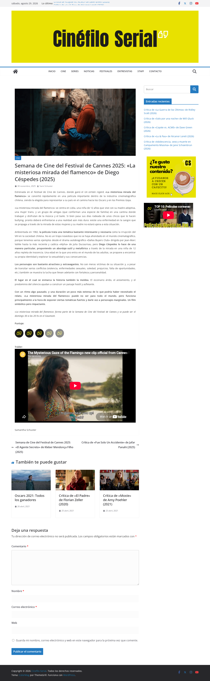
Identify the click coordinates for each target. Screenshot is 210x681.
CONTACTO (155, 71)
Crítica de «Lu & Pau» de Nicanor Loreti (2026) (169, 136)
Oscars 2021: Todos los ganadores (29, 497)
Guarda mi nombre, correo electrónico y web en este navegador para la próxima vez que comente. (77, 640)
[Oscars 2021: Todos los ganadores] (31, 472)
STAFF (140, 71)
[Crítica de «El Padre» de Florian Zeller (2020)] (75, 472)
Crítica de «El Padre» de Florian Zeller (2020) (74, 499)
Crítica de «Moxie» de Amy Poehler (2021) (117, 499)
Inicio (51, 71)
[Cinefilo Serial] (15, 71)
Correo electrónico (24, 607)
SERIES (75, 71)
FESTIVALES (106, 71)
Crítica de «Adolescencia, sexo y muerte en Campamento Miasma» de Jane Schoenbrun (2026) (168, 145)
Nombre (17, 591)
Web (14, 623)
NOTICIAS (89, 71)
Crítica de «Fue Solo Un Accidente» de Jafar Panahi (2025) (108, 445)
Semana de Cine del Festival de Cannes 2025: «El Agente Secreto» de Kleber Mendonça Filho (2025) (44, 447)
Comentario (19, 546)
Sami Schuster (46, 186)
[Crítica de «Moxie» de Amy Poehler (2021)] (119, 472)
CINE (63, 71)
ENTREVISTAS (124, 71)
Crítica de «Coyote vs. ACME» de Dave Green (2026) (81, 3)
